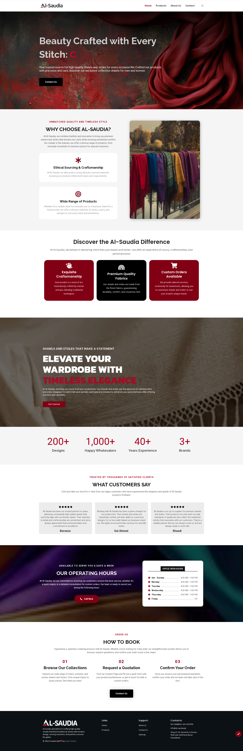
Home (148, 5)
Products (161, 5)
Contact (190, 5)
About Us (176, 5)
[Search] (202, 5)
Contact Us (143, 730)
